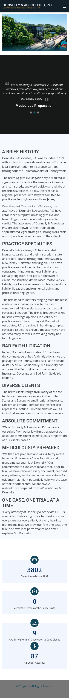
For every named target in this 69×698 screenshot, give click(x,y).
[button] (31, 112)
